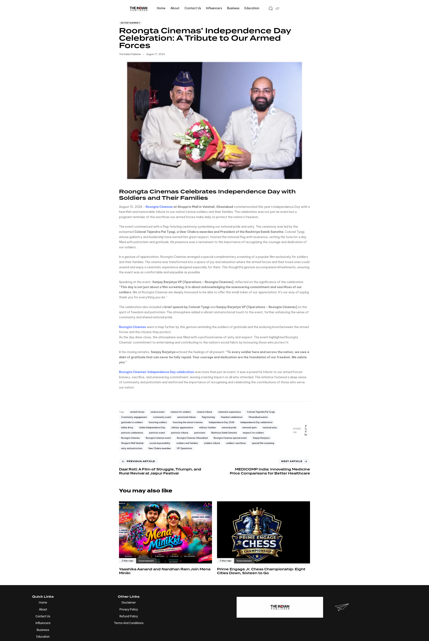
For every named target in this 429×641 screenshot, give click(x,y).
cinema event (157, 411)
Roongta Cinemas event (158, 438)
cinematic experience (229, 411)
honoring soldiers (158, 422)
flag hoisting (208, 417)
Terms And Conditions (129, 623)
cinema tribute (204, 411)
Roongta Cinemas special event (230, 438)
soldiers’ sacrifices (236, 443)
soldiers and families (187, 443)
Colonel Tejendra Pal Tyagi (261, 411)
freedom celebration (231, 417)
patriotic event (157, 432)
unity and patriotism (131, 448)
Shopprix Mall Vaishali (132, 443)
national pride (229, 427)
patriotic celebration (132, 432)
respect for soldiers (253, 432)
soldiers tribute (212, 443)
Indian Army (127, 427)
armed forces (137, 411)
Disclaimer (129, 602)
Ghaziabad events (258, 417)
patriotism (199, 432)
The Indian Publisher (130, 54)
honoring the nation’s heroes (188, 422)
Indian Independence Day (152, 427)
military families (207, 427)
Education (251, 8)
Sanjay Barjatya (261, 438)
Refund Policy (128, 616)
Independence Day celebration (256, 422)
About (174, 8)
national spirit (249, 427)
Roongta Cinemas (159, 207)
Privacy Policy (128, 609)
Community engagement (134, 417)
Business (233, 8)
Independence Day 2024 (221, 422)
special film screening (263, 443)
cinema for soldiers (181, 411)
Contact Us (193, 8)
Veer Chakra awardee (159, 448)
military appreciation (182, 427)
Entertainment (130, 23)
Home (161, 8)
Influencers (214, 8)
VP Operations (184, 448)
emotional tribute (186, 417)
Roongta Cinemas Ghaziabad (192, 438)
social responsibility (159, 443)
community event (162, 417)
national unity (270, 427)
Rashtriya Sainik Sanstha (224, 432)
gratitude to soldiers (132, 422)
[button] (269, 8)
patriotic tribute (179, 432)
